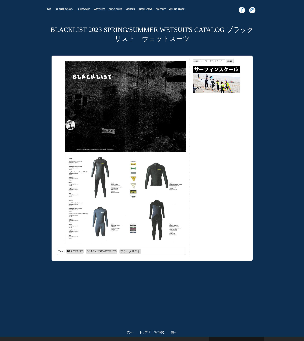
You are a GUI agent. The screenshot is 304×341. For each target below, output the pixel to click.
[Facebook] (242, 10)
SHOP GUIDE (115, 9)
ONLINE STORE (177, 9)
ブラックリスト (130, 251)
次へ (130, 332)
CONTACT (161, 9)
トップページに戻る (152, 332)
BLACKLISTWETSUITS (102, 251)
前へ (174, 332)
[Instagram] (252, 10)
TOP (49, 9)
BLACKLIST (75, 251)
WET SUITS (99, 9)
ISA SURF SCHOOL (64, 9)
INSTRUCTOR (145, 9)
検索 (229, 61)
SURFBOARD (83, 9)
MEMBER (130, 9)
